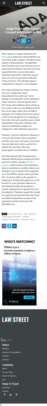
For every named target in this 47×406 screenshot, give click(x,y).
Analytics (5, 348)
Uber (32, 219)
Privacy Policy (7, 372)
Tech (16, 24)
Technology (25, 219)
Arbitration (32, 214)
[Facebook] (18, 41)
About (4, 368)
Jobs (4, 379)
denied (5, 57)
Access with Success (15, 214)
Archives (5, 359)
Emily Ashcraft (18, 47)
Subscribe (6, 387)
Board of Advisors (9, 376)
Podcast (5, 356)
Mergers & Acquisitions (11, 352)
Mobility (26, 217)
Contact (5, 391)
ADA (25, 214)
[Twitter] (23, 41)
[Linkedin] (28, 41)
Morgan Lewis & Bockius (11, 219)
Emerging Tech (25, 24)
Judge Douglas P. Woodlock (12, 217)
